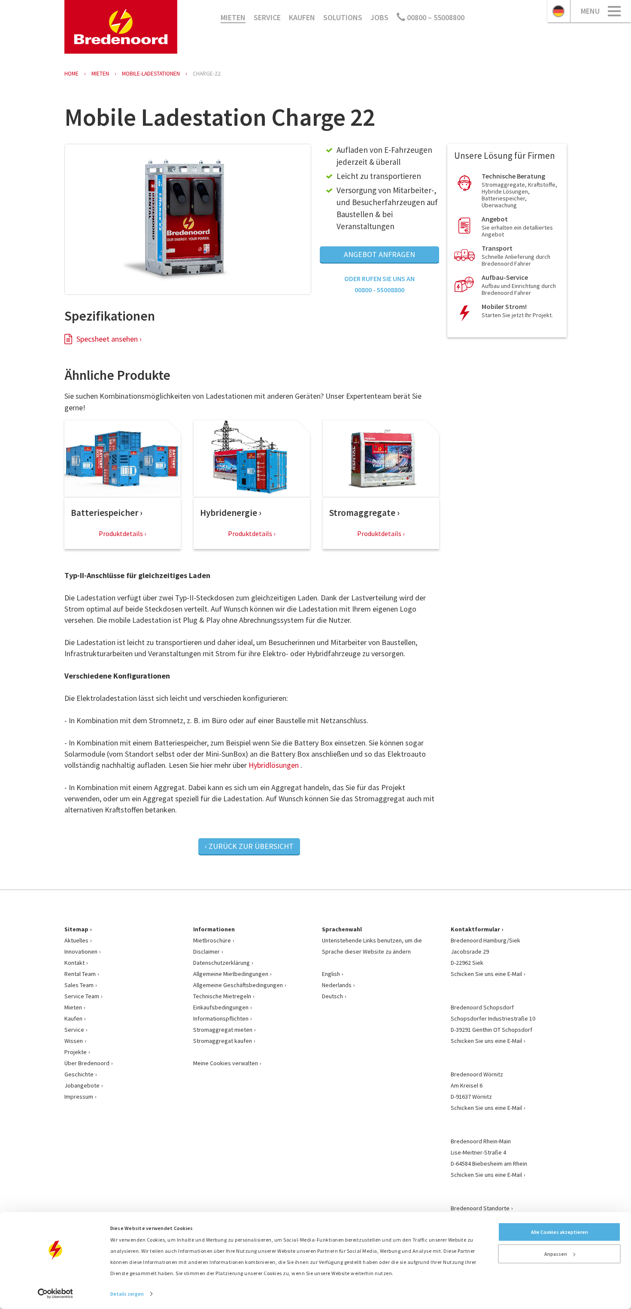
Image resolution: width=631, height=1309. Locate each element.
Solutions (342, 17)
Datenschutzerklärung (221, 963)
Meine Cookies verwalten (225, 1063)
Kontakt (74, 963)
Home (71, 73)
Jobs (379, 17)
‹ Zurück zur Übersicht (249, 846)
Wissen (73, 1041)
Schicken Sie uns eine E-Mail (486, 974)
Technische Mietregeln (222, 996)
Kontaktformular (475, 929)
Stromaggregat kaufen (222, 1041)
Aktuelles (76, 940)
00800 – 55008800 (434, 17)
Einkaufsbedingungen (221, 1007)
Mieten (233, 17)
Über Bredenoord (86, 1063)
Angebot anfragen (379, 254)
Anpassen (555, 1254)
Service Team (81, 996)
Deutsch (332, 996)
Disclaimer (206, 951)
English (331, 974)
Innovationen (80, 951)
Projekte (75, 1052)
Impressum (78, 1096)
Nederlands (337, 985)
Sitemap (76, 929)
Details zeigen (127, 1294)
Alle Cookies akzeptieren (559, 1232)
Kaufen (302, 17)
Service (267, 17)
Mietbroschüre (212, 940)
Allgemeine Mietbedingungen (230, 974)
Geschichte (79, 1074)
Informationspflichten (221, 1018)
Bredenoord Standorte (480, 1208)
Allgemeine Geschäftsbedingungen (238, 985)
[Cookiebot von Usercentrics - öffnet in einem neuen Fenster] (55, 1293)
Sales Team (79, 985)
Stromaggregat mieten (222, 1029)
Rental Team (80, 974)
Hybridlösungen (274, 765)
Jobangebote (82, 1085)
